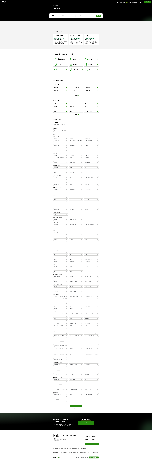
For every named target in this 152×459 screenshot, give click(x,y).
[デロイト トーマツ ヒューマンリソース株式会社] (3, 2)
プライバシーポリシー (69, 448)
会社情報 (138, 1)
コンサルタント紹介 (122, 2)
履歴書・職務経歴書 (134, 2)
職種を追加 (86, 457)
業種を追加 (82, 457)
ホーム (118, 2)
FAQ (139, 2)
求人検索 (127, 2)
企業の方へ (94, 439)
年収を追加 (77, 457)
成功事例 (130, 2)
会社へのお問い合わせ (83, 448)
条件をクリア (76, 408)
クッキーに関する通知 (60, 448)
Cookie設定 (65, 448)
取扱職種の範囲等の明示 (74, 448)
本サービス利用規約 (55, 448)
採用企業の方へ (142, 1)
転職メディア (142, 2)
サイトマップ (79, 448)
